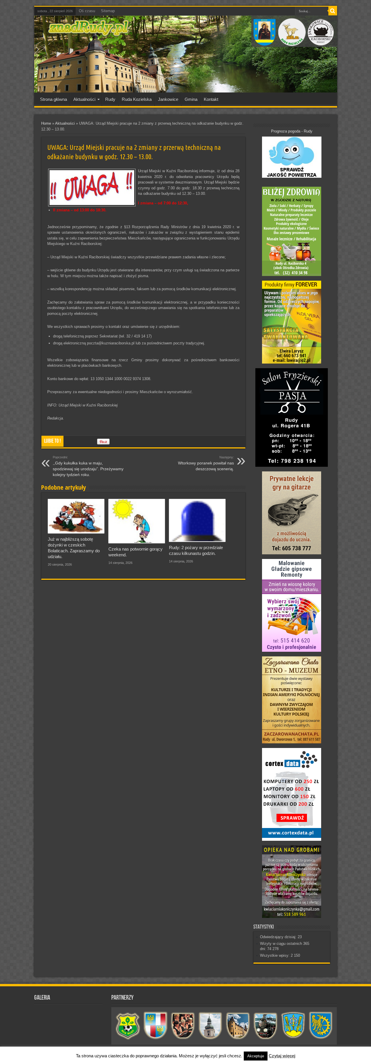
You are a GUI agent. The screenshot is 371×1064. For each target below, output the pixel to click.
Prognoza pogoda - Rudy (291, 131)
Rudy (110, 99)
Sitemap (108, 11)
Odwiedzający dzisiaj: (279, 937)
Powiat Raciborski (155, 1026)
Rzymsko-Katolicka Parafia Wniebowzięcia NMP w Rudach (210, 1026)
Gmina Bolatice (293, 1026)
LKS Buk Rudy (128, 1026)
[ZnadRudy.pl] (88, 33)
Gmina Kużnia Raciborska (320, 1026)
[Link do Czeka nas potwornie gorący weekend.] (136, 521)
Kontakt (211, 99)
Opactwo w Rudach (238, 1026)
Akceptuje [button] (255, 1056)
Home (46, 123)
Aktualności (84, 99)
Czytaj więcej (282, 1055)
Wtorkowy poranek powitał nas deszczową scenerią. (206, 463)
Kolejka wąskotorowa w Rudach (265, 1026)
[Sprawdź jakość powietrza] (291, 176)
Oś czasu (87, 11)
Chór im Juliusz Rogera (183, 1026)
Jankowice (168, 99)
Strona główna (53, 99)
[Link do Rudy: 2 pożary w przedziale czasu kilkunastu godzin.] (197, 521)
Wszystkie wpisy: (275, 955)
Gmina (191, 99)
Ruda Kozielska (137, 99)
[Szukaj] (332, 11)
